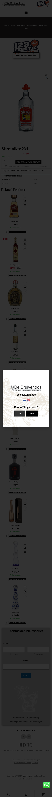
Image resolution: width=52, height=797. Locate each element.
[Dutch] (25, 399)
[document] (26, 398)
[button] (19, 414)
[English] (28, 399)
